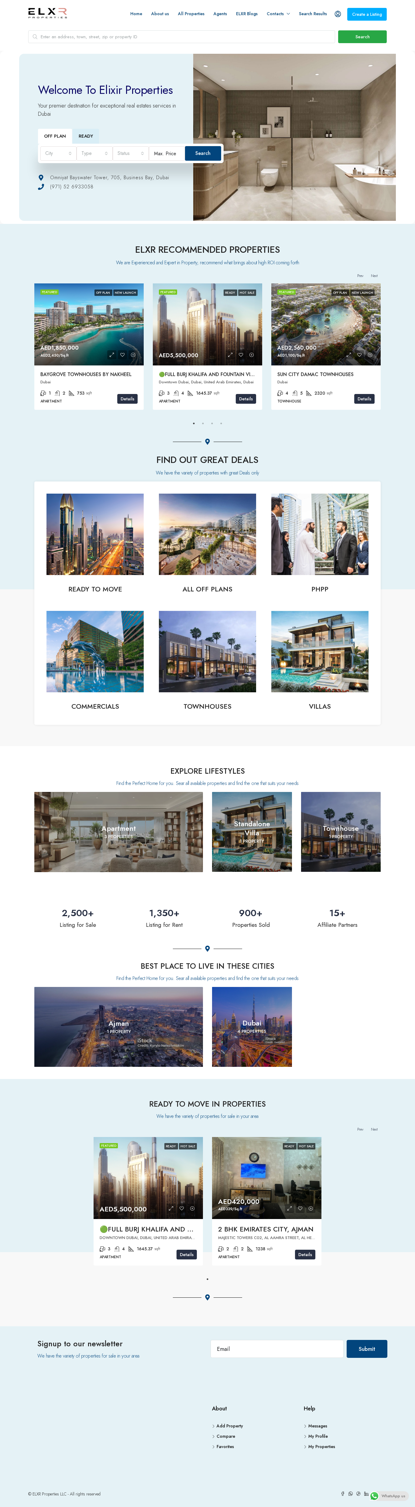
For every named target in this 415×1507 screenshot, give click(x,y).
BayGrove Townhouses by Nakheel (86, 374)
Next (374, 276)
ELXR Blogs (247, 14)
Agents (220, 14)
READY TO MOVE (95, 589)
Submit (367, 1349)
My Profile (318, 1436)
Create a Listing (367, 14)
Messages (317, 1426)
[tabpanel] (89, 346)
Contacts (275, 14)
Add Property (230, 1426)
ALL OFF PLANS (207, 589)
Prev (360, 276)
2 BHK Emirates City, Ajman (266, 1229)
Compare (226, 1436)
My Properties (321, 1447)
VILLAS (320, 706)
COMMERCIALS (95, 706)
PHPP (319, 589)
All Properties (191, 14)
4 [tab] (221, 423)
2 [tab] (203, 423)
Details (127, 399)
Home (136, 14)
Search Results (313, 14)
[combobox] (58, 153)
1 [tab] (194, 423)
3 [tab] (212, 423)
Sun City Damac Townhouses (315, 374)
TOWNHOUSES (207, 706)
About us (160, 14)
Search (362, 36)
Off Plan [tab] (55, 136)
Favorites (225, 1447)
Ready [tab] (86, 136)
